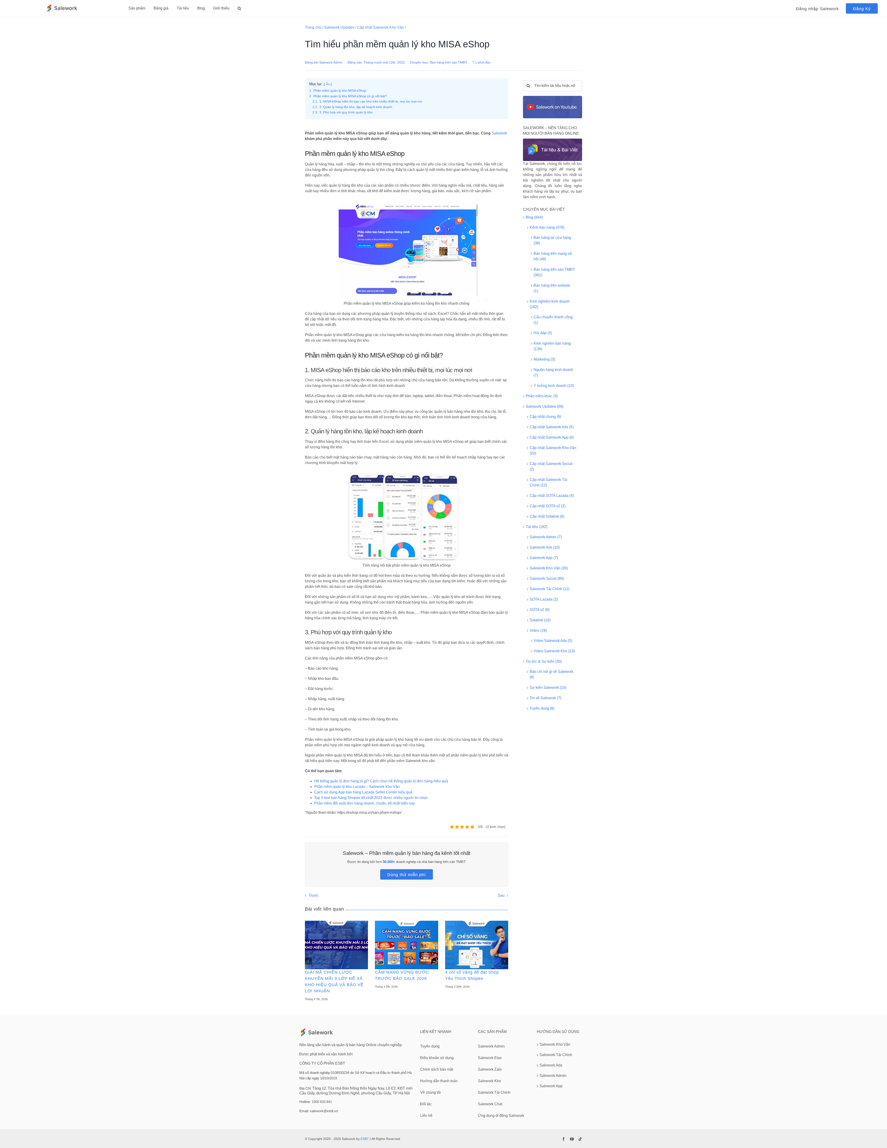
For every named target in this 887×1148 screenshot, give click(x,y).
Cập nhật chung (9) (545, 417)
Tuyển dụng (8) (542, 708)
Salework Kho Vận (555, 1044)
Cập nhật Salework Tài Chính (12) (548, 482)
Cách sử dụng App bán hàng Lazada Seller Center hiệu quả (363, 792)
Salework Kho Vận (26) (549, 568)
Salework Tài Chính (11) (549, 589)
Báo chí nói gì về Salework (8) (551, 674)
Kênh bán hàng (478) (547, 227)
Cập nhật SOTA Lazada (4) (552, 496)
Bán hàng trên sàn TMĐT (448, 62)
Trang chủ (313, 27)
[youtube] (572, 1139)
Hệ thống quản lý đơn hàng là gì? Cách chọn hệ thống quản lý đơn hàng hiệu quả (381, 781)
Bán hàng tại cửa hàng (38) (552, 240)
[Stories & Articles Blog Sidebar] (552, 140)
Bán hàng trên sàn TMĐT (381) (554, 272)
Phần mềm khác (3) (542, 396)
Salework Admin (331, 62)
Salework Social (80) (547, 578)
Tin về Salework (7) (545, 698)
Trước (314, 895)
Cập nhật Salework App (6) (552, 437)
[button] (239, 8)
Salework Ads (551, 1065)
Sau (501, 895)
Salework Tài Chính (556, 1055)
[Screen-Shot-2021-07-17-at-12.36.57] (552, 98)
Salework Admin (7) (546, 537)
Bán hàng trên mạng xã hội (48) (553, 256)
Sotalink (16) (540, 620)
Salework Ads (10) (545, 547)
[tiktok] (580, 1139)
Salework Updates (339, 27)
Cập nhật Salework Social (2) (551, 466)
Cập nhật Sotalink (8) (547, 516)
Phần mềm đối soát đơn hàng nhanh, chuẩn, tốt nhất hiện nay (364, 803)
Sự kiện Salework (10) (548, 687)
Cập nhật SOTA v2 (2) (547, 506)
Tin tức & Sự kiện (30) (544, 661)
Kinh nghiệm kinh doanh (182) (550, 304)
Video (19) (538, 630)
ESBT (365, 1139)
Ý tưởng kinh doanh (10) (554, 386)
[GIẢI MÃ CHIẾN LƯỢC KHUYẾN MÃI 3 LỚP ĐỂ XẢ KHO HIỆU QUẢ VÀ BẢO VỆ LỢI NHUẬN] (336, 945)
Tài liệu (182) (536, 527)
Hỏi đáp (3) (543, 333)
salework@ (318, 1111)
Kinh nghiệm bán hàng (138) (552, 346)
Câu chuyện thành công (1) (553, 320)
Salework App (551, 1086)
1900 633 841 (322, 1102)
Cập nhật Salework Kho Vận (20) (553, 450)
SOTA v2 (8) (540, 610)
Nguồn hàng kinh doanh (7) (553, 372)
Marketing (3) (544, 359)
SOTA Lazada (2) (544, 599)
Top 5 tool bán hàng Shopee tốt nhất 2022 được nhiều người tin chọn (371, 798)
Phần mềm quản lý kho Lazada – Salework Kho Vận (357, 787)
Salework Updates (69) (544, 406)
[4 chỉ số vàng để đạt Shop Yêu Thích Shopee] (476, 945)
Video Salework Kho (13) (554, 651)
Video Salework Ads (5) (553, 641)
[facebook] (563, 1139)
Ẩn (328, 84)
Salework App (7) (544, 558)
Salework (499, 133)
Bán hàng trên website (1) (552, 288)
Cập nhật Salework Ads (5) (552, 427)
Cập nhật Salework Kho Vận (380, 27)
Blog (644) (534, 217)
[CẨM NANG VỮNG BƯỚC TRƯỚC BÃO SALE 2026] (406, 945)
